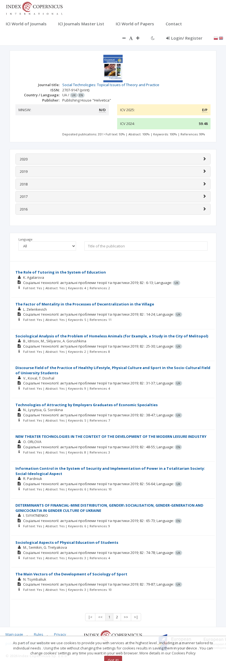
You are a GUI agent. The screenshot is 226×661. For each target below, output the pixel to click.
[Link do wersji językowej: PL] (216, 37)
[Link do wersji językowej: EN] (221, 37)
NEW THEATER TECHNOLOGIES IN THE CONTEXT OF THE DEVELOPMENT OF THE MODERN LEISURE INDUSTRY (110, 436)
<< (100, 616)
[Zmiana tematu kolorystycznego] (152, 38)
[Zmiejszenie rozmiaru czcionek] (121, 38)
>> (126, 616)
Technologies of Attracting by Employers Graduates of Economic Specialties (86, 404)
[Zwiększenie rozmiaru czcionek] (140, 38)
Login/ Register (186, 38)
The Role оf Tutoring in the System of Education (60, 272)
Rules (38, 634)
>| (136, 616)
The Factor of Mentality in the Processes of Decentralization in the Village (84, 304)
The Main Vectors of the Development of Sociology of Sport (71, 574)
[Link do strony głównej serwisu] (34, 7)
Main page (14, 634)
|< (90, 616)
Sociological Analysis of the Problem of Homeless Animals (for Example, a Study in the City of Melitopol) (111, 336)
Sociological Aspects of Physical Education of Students (66, 542)
